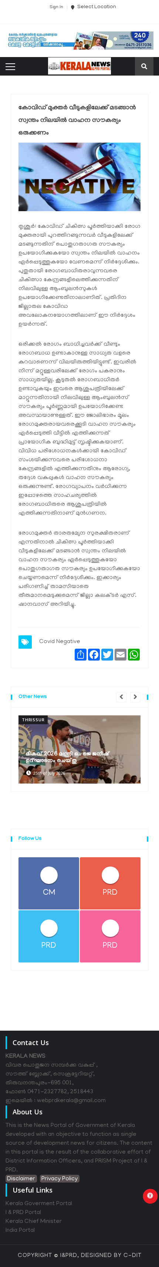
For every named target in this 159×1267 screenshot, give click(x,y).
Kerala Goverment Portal (39, 1204)
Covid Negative (59, 642)
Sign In (56, 7)
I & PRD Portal (23, 1213)
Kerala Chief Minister (34, 1221)
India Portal (20, 1230)
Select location (96, 7)
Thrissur (33, 719)
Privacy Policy (59, 1179)
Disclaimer (21, 1179)
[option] (79, 749)
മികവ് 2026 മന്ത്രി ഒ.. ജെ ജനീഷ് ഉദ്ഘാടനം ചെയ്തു (67, 757)
